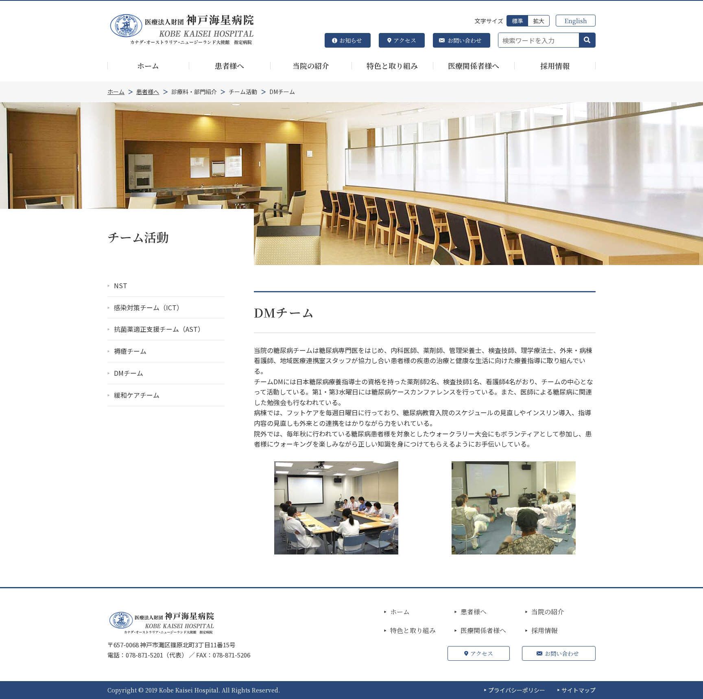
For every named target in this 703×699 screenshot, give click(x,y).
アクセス (404, 40)
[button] (587, 40)
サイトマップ (578, 690)
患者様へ (474, 612)
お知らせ (350, 40)
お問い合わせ (465, 40)
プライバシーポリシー (516, 690)
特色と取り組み (413, 630)
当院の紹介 (547, 612)
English (575, 20)
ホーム (400, 612)
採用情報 (544, 630)
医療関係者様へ (483, 630)
